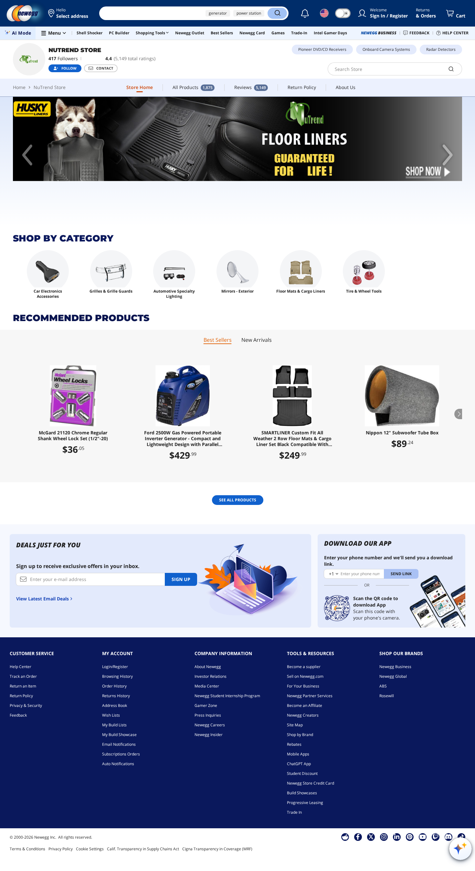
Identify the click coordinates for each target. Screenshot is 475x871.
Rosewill (386, 695)
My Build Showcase (119, 734)
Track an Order (23, 676)
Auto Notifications (118, 763)
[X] (371, 837)
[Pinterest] (409, 837)
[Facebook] (358, 837)
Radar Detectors (441, 49)
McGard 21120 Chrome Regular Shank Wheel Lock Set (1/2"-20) (73, 435)
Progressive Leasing (305, 802)
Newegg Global (393, 676)
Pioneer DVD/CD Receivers (322, 49)
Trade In (294, 812)
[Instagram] (383, 837)
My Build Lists (114, 725)
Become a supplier (304, 666)
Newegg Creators (303, 715)
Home (19, 87)
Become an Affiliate (304, 705)
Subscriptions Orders (121, 754)
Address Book (114, 705)
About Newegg (208, 666)
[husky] (237, 139)
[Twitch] (435, 837)
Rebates (294, 744)
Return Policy (21, 695)
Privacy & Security (26, 705)
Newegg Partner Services (309, 695)
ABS (383, 686)
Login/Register (115, 666)
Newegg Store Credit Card (310, 783)
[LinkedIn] (396, 837)
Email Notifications (119, 744)
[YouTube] (422, 837)
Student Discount (302, 773)
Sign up (181, 579)
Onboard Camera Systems (386, 49)
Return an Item (23, 686)
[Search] (277, 13)
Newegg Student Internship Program (227, 695)
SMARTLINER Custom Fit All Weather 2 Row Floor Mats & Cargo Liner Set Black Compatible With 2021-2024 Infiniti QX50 (292, 438)
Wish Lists (111, 715)
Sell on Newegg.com (305, 676)
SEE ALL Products (237, 500)
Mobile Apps (298, 754)
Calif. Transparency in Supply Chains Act (143, 849)
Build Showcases (302, 793)
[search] (451, 68)
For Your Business (303, 686)
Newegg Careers (210, 725)
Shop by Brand (300, 734)
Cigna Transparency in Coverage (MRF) (217, 849)
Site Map (295, 725)
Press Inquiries (208, 715)
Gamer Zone (206, 705)
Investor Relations (211, 676)
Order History (114, 686)
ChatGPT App (299, 763)
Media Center (207, 686)
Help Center (20, 666)
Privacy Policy (60, 849)
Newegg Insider (209, 734)
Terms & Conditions (27, 849)
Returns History (116, 695)
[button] (69, 13)
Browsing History (117, 676)
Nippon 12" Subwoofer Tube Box (402, 433)
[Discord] (448, 837)
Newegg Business (395, 666)
